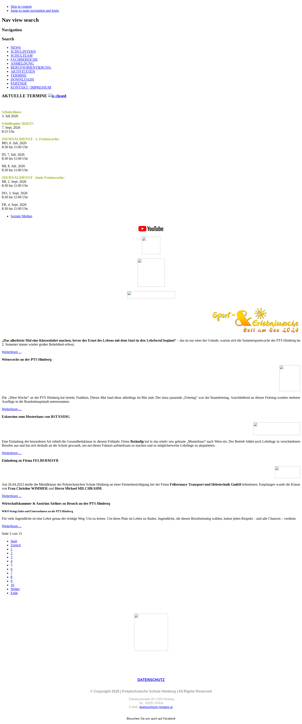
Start (14, 541)
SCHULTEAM (21, 55)
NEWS (16, 47)
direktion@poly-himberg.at (156, 707)
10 (12, 585)
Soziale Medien (21, 216)
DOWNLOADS (22, 79)
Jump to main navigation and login (35, 10)
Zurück (16, 545)
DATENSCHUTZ (151, 680)
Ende (14, 593)
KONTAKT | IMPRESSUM (31, 87)
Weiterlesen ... (11, 352)
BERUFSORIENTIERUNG (31, 67)
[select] (57, 95)
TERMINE (19, 75)
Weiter (15, 589)
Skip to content (21, 6)
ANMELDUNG (22, 63)
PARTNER (19, 83)
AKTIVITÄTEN (23, 71)
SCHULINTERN (23, 51)
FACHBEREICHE (24, 59)
